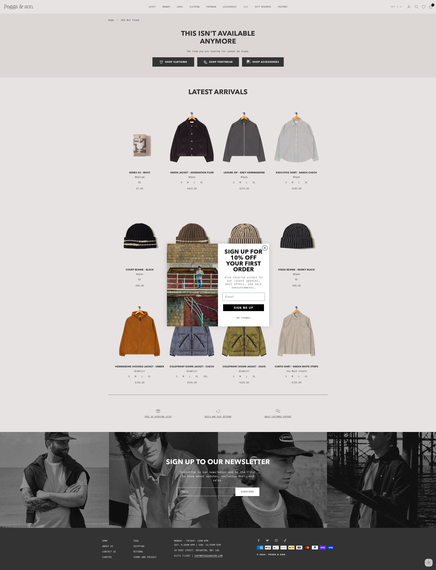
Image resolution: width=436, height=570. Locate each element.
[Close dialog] (264, 247)
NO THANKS (244, 318)
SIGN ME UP (243, 307)
